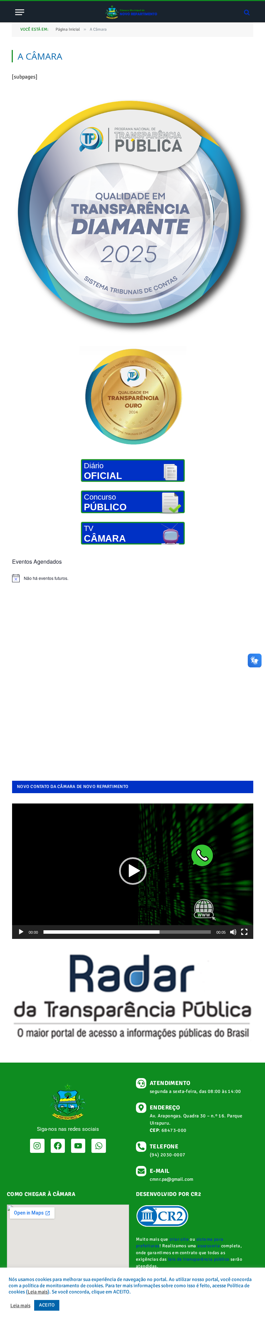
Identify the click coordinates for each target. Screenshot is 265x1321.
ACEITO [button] (47, 1305)
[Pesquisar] (246, 12)
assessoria (208, 1246)
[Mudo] (233, 932)
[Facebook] (58, 1146)
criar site (179, 1239)
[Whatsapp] (98, 1146)
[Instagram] (37, 1146)
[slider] (127, 932)
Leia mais (38, 1292)
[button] (133, 871)
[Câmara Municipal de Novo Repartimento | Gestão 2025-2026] (132, 12)
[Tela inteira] (244, 932)
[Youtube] (78, 1146)
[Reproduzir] (21, 932)
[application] (132, 871)
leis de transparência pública (198, 1259)
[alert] (132, 578)
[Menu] (19, 12)
